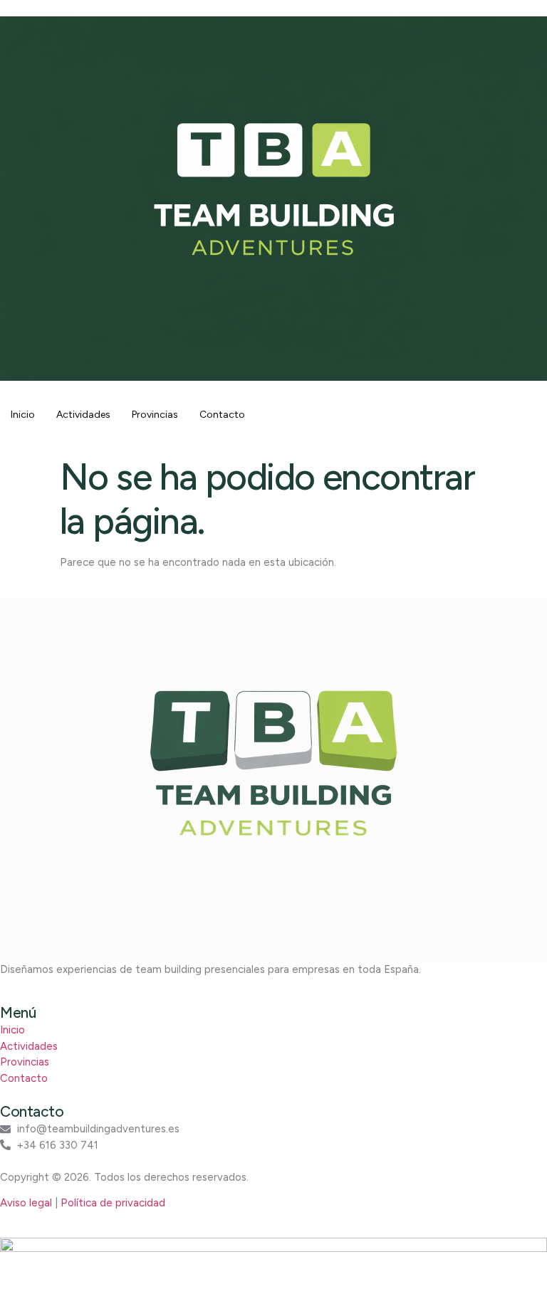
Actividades (83, 415)
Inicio (23, 415)
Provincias (155, 415)
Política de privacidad (113, 1202)
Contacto (222, 415)
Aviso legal (26, 1202)
